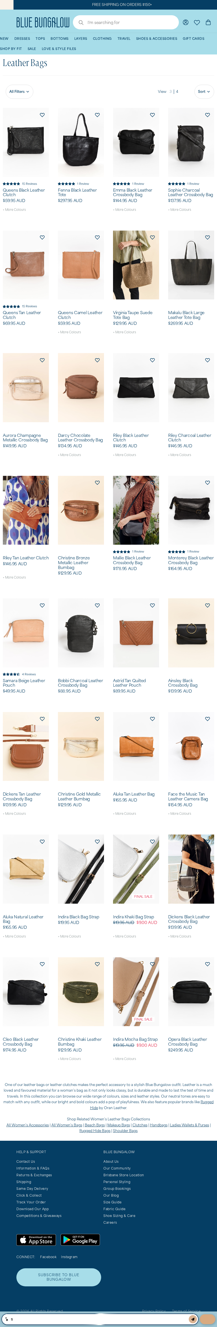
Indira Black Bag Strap (78, 917)
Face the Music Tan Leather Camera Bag (188, 796)
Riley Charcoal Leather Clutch (189, 438)
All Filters (17, 91)
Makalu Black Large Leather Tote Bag (186, 315)
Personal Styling (116, 1182)
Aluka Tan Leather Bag (134, 794)
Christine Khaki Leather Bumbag (80, 1041)
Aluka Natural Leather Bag (23, 919)
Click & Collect (29, 1195)
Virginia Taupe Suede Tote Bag (132, 315)
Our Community (117, 1168)
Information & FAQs (32, 1168)
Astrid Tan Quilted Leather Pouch (129, 683)
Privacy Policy (154, 1311)
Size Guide (112, 1202)
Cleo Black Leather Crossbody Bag (21, 1041)
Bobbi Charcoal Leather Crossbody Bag (80, 683)
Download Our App (32, 1209)
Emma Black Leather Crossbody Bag (132, 192)
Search (78, 23)
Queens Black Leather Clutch (24, 192)
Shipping (23, 1182)
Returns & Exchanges (34, 1175)
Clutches (140, 1125)
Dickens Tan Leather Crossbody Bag (22, 796)
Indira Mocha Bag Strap (135, 1039)
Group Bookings (117, 1188)
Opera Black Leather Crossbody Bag (187, 1041)
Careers (110, 1222)
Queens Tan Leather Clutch (22, 315)
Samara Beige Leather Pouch (24, 683)
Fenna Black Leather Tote (77, 192)
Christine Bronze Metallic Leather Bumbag (74, 563)
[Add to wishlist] (42, 114)
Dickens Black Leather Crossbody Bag (189, 919)
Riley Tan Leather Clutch (26, 558)
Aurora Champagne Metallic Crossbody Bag (25, 438)
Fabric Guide (114, 1209)
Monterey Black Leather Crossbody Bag (191, 560)
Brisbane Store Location (123, 1175)
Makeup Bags (118, 1125)
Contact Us (25, 1161)
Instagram (69, 1257)
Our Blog (111, 1195)
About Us (110, 1161)
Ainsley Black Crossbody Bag (182, 683)
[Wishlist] (197, 22)
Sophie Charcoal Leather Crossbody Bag (190, 192)
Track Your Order (31, 1202)
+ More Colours (14, 209)
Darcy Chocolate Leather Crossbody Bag (80, 438)
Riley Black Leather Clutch (131, 438)
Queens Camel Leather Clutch (80, 315)
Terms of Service (186, 1311)
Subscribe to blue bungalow (58, 1277)
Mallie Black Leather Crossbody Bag (132, 560)
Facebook (48, 1257)
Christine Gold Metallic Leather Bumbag (79, 796)
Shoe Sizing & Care (119, 1215)
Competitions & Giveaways (38, 1215)
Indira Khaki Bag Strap (133, 917)
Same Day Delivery (32, 1188)
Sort (201, 91)
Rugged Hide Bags (94, 1131)
